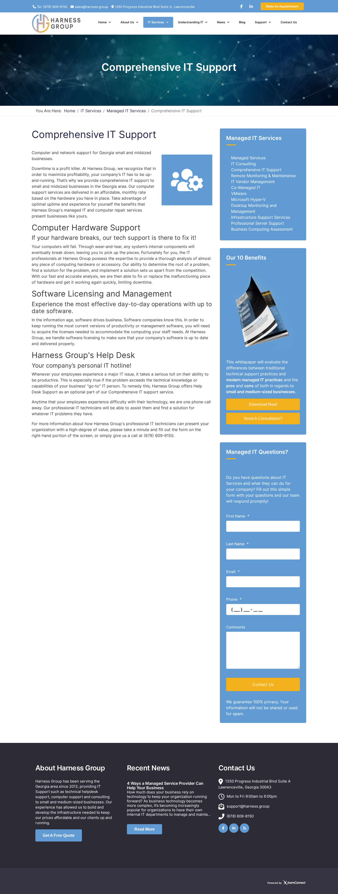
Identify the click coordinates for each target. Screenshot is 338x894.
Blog (242, 22)
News (221, 22)
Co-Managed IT (245, 187)
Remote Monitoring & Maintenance (263, 175)
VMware (238, 193)
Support (261, 22)
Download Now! (263, 404)
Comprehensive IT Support (256, 169)
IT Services (156, 22)
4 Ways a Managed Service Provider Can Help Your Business (165, 785)
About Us (127, 22)
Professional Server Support (257, 223)
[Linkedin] (251, 4)
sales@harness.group (91, 7)
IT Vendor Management (253, 181)
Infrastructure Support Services (260, 217)
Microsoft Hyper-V (248, 199)
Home (102, 22)
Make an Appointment (282, 6)
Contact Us (289, 22)
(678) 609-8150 (240, 816)
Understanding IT (190, 22)
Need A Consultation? (263, 418)
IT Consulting (243, 163)
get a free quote (58, 835)
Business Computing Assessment (262, 229)
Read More (144, 829)
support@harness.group (248, 806)
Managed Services (248, 157)
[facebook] (241, 4)
